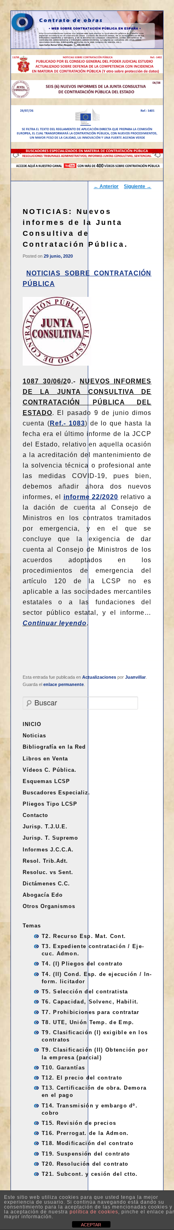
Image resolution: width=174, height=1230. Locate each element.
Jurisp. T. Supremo (50, 838)
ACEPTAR (91, 1224)
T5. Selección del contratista (85, 992)
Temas (32, 926)
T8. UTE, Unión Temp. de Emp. (88, 1022)
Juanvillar (135, 677)
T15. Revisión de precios (79, 1123)
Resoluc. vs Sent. (48, 872)
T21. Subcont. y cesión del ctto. (90, 1174)
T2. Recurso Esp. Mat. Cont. (84, 936)
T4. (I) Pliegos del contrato (82, 964)
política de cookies (94, 1212)
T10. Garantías (63, 1068)
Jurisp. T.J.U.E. (45, 827)
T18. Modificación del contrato (88, 1143)
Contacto (35, 815)
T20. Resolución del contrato (85, 1164)
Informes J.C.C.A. (48, 850)
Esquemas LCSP (46, 781)
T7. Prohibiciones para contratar (91, 1012)
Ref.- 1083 (67, 423)
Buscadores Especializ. (56, 793)
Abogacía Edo (43, 895)
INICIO (32, 724)
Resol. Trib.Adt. (45, 861)
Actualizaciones (99, 677)
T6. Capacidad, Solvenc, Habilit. (90, 1002)
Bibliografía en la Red (54, 747)
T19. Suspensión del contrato (86, 1154)
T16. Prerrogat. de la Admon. (85, 1133)
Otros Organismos (49, 906)
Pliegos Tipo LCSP (50, 804)
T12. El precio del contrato (82, 1078)
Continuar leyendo (55, 623)
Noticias (34, 735)
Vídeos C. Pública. (49, 770)
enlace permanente (63, 684)
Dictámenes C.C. (46, 884)
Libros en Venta (45, 759)
